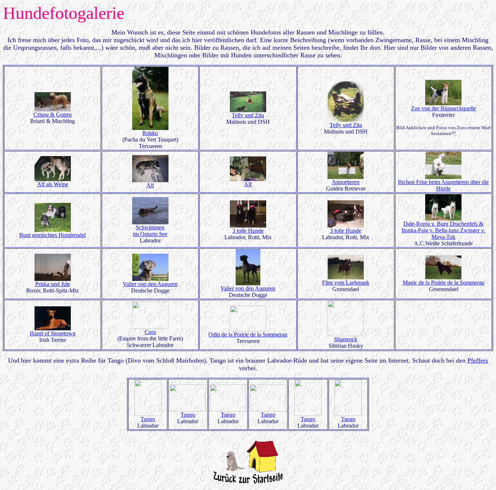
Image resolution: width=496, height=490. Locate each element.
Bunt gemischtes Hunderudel (52, 235)
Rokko (150, 133)
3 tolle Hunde (248, 231)
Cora (150, 332)
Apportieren (345, 182)
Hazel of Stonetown (53, 333)
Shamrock (345, 339)
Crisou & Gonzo (52, 114)
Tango (148, 419)
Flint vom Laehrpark (345, 282)
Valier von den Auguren (150, 284)
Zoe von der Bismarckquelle (443, 108)
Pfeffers (477, 360)
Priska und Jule (52, 284)
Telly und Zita (248, 115)
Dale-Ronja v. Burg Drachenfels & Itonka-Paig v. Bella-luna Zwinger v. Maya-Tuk (443, 230)
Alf (150, 185)
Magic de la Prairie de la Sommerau (443, 282)
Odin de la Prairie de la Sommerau (247, 334)
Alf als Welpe (52, 184)
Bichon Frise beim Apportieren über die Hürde (443, 185)
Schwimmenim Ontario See (150, 230)
